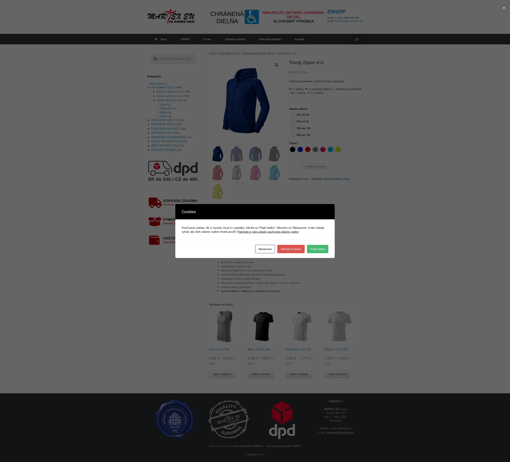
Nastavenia (265, 249)
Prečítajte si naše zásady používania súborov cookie (267, 231)
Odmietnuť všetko (291, 249)
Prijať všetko (317, 249)
